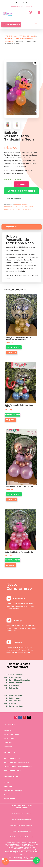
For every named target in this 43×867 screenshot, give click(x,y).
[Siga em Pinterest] (23, 2)
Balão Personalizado (13, 209)
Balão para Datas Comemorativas (16, 762)
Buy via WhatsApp (14, 347)
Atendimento (9, 799)
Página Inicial (11, 36)
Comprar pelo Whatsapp (21, 190)
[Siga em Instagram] (16, 2)
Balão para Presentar (12, 758)
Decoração (8, 746)
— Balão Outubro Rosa (13, 706)
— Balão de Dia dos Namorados (17, 680)
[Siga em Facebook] (20, 2)
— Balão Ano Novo (11, 685)
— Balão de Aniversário (13, 677)
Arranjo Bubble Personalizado (19, 39)
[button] (21, 191)
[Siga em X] (26, 2)
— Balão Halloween (12, 698)
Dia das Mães (9, 738)
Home (6, 782)
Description (11, 227)
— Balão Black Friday (12, 688)
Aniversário (8, 730)
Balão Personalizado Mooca (21, 819)
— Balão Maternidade (13, 683)
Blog (6, 794)
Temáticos (8, 742)
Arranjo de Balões (27, 36)
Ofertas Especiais (10, 25)
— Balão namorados (12, 701)
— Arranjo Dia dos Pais (13, 675)
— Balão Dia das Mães (13, 696)
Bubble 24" (9, 41)
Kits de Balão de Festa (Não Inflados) (18, 766)
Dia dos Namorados (11, 734)
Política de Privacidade (13, 790)
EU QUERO (21, 184)
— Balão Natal (10, 703)
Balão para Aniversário (12, 770)
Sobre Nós (8, 786)
